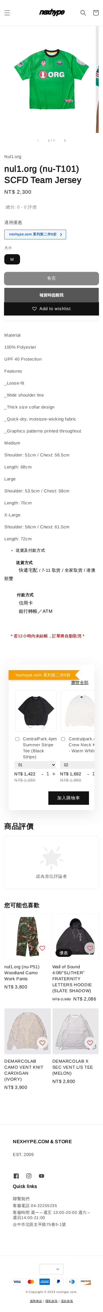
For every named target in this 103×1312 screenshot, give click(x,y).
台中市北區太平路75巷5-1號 (39, 1224)
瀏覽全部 (80, 682)
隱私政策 (51, 1301)
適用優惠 (13, 222)
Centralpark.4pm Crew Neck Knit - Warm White (85, 744)
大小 (8, 248)
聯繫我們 (21, 1198)
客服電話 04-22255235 (35, 1205)
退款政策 (67, 1301)
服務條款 (36, 1301)
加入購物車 (68, 797)
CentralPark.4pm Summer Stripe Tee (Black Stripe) (40, 747)
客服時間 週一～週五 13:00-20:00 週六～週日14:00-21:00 (52, 1215)
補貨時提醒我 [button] (51, 295)
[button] (7, 13)
